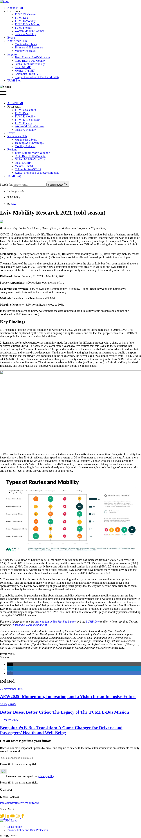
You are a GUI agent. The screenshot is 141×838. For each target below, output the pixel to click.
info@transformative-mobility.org (19, 802)
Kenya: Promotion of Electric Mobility (37, 77)
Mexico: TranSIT (25, 70)
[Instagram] (18, 817)
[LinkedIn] (7, 817)
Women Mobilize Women (29, 30)
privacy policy (46, 776)
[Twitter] (2, 817)
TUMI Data (21, 17)
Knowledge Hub (17, 40)
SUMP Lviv (93, 621)
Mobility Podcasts (25, 50)
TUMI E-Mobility (25, 21)
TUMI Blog (14, 80)
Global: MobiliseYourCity (30, 64)
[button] (10, 664)
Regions (12, 54)
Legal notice (14, 826)
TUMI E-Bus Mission (27, 24)
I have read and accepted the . (29, 776)
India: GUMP (23, 67)
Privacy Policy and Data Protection (27, 830)
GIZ (13, 203)
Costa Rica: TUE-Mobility (30, 60)
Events (11, 37)
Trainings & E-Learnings (29, 47)
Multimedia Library (26, 44)
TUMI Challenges (25, 14)
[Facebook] (23, 817)
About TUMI (15, 7)
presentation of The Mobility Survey (55, 621)
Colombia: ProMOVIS (28, 73)
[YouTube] (12, 817)
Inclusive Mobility (25, 34)
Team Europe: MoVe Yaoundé (32, 57)
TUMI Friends (23, 27)
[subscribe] (3, 771)
